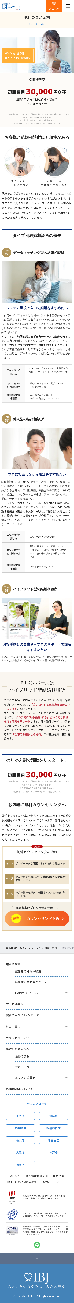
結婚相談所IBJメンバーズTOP (23, 948)
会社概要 (15, 1176)
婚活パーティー (52, 1182)
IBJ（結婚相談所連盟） (22, 1182)
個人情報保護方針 (37, 1176)
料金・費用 (51, 948)
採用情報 (58, 1176)
